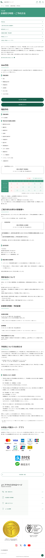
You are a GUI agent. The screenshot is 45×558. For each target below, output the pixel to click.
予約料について (4, 36)
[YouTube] (29, 545)
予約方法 (3, 22)
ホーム (2, 5)
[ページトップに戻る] (42, 555)
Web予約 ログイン (22, 104)
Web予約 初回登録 (22, 99)
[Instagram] (16, 545)
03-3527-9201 (22, 169)
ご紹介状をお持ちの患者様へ (7, 25)
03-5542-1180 (22, 225)
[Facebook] (24, 545)
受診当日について (5, 29)
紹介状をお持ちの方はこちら (7, 57)
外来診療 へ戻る (22, 474)
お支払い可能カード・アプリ (7, 40)
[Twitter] (21, 545)
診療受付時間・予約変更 (6, 33)
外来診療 (7, 5)
